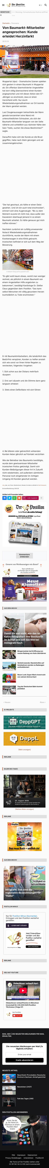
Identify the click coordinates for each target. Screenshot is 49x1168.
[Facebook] (4, 498)
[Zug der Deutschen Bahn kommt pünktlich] (9, 689)
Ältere (42, 702)
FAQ (13, 1155)
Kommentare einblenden (24, 555)
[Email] (19, 498)
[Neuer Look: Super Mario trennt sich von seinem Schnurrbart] (9, 678)
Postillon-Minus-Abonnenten (25, 916)
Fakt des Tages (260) (25, 1099)
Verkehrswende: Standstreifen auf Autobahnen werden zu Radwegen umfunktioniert (30, 665)
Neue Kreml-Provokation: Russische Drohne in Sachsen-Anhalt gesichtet (31, 1076)
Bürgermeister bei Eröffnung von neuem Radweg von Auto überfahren (31, 652)
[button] (3, 5)
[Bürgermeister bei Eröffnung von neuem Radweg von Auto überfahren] (9, 654)
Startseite (6, 23)
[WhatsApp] (14, 498)
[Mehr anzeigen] (41, 498)
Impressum (21, 1155)
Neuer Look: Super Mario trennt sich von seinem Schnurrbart (31, 676)
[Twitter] (9, 498)
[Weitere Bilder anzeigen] (24, 809)
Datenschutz (32, 1155)
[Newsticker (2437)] (9, 1090)
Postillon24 (40, 1158)
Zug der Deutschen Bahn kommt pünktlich (29, 687)
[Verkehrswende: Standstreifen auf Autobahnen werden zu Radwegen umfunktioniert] (9, 666)
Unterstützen (28, 1158)
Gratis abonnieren (24, 1060)
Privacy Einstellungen (13, 1158)
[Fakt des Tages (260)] (9, 1102)
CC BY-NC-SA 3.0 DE (17, 1164)
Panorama (15, 23)
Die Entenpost (42, 485)
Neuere (7, 702)
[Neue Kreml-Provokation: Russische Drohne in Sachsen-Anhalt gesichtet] (9, 1078)
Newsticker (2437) (24, 1087)
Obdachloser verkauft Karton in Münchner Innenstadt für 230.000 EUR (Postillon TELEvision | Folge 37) (22, 1005)
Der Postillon (25, 1162)
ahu (4, 485)
